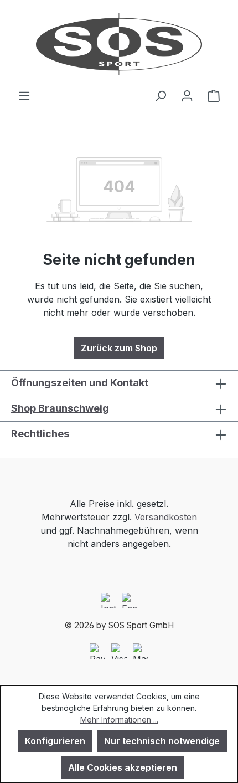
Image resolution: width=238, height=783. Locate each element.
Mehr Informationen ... (119, 719)
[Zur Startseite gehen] (119, 44)
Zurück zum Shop (119, 348)
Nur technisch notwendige (162, 740)
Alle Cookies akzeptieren (122, 767)
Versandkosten (165, 517)
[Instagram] (108, 600)
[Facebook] (129, 600)
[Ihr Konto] (187, 95)
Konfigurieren (55, 740)
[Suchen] (160, 95)
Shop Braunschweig (60, 408)
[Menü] (24, 95)
